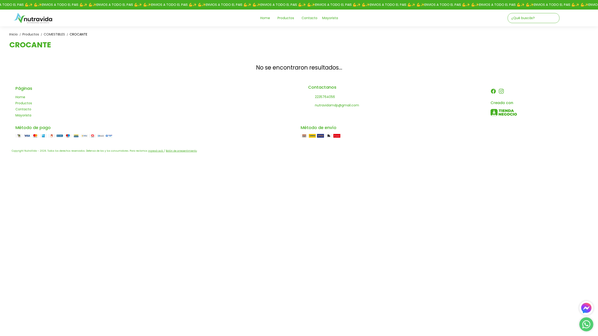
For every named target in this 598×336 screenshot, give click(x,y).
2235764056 (325, 96)
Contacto (309, 18)
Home (265, 18)
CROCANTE (78, 34)
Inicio (15, 34)
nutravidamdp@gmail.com (337, 105)
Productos (286, 18)
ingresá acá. (156, 151)
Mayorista (330, 18)
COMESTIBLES (56, 34)
